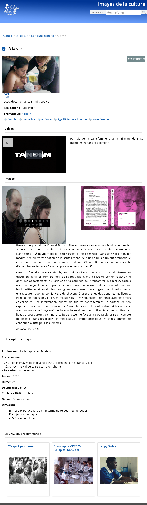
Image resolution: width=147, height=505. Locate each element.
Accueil (7, 36)
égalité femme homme (72, 119)
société (26, 114)
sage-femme (101, 119)
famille (12, 119)
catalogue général (42, 36)
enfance (46, 119)
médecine (29, 119)
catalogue (22, 36)
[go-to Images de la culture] (73, 11)
